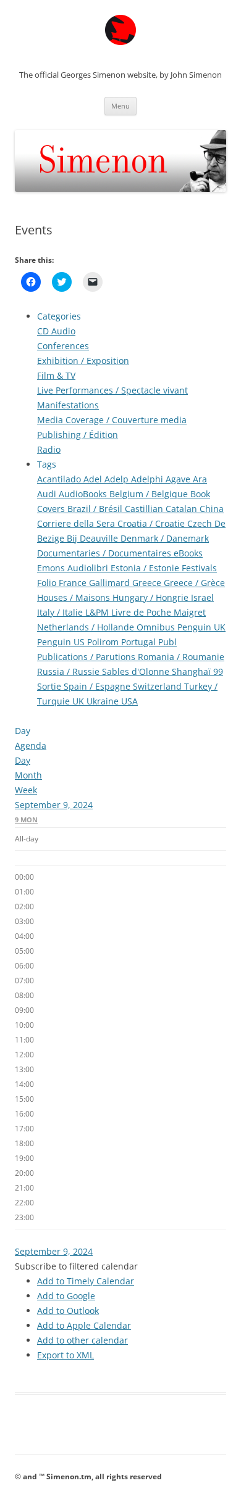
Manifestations (68, 405)
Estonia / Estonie (146, 568)
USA (129, 701)
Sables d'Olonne (137, 671)
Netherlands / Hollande (87, 627)
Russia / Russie (69, 671)
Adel (93, 479)
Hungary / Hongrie (151, 597)
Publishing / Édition (77, 434)
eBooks (188, 553)
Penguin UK (201, 627)
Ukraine (104, 701)
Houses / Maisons (74, 597)
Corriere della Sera (77, 523)
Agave (179, 479)
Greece (148, 582)
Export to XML (65, 1355)
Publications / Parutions (87, 657)
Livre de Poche (142, 612)
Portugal (139, 642)
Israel (202, 597)
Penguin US (62, 642)
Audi (48, 494)
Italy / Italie (61, 612)
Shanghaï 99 (197, 671)
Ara (200, 479)
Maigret (190, 612)
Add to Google (66, 1296)
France (74, 582)
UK (79, 701)
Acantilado (60, 479)
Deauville (100, 538)
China (212, 508)
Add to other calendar (82, 1340)
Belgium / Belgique (149, 494)
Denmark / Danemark (164, 538)
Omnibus (157, 627)
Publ (167, 642)
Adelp (117, 479)
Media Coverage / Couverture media (112, 420)
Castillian (145, 508)
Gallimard (110, 582)
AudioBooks (84, 494)
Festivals (199, 568)
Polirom (104, 642)
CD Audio (56, 331)
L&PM (98, 612)
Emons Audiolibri (74, 568)
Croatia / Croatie (152, 523)
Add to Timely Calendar (85, 1281)
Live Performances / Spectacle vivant (112, 390)
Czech (200, 523)
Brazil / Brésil (96, 508)
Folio (48, 582)
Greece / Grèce (194, 582)
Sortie (50, 686)
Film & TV (56, 375)
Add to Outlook (68, 1310)
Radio (49, 449)
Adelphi (148, 479)
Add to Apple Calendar (84, 1325)
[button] (76, 1266)
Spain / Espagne (98, 686)
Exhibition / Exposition (83, 360)
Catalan (183, 508)
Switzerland (158, 686)
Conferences (63, 346)
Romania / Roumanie (181, 657)
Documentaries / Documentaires (105, 553)
